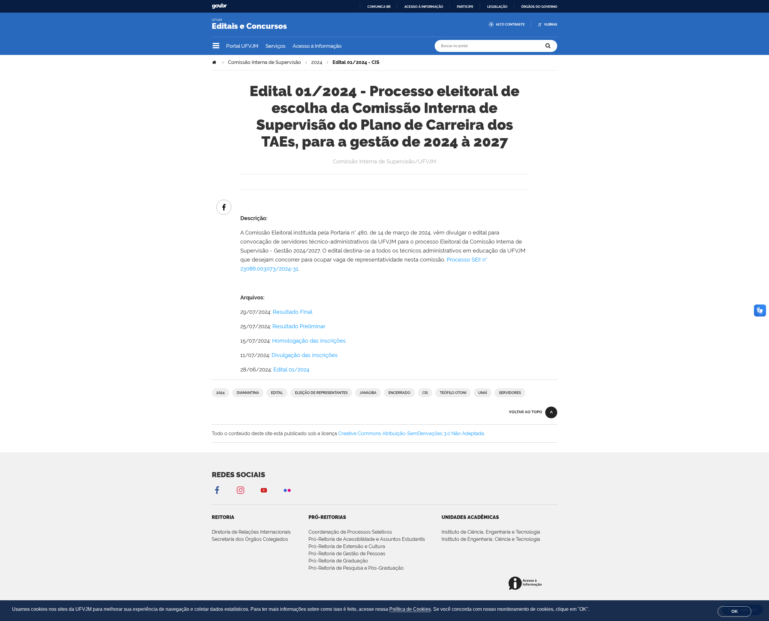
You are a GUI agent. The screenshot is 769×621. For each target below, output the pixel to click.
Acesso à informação (423, 7)
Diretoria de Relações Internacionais (251, 532)
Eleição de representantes (321, 393)
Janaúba (368, 393)
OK (734, 611)
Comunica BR (379, 7)
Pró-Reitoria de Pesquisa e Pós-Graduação (356, 568)
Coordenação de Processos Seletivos (350, 532)
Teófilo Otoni (453, 393)
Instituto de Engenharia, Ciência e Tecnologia (491, 539)
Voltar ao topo (525, 412)
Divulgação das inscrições (305, 355)
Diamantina (248, 393)
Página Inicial (215, 62)
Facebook (217, 490)
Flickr (287, 490)
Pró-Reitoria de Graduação (338, 561)
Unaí (482, 393)
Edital (277, 393)
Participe (465, 7)
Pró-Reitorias (327, 517)
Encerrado (399, 393)
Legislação (497, 7)
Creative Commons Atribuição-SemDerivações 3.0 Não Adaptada (411, 433)
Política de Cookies (410, 609)
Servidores (510, 393)
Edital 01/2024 (291, 369)
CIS (425, 393)
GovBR (219, 6)
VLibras (550, 24)
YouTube (264, 490)
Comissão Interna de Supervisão (264, 62)
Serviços (275, 46)
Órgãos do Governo (539, 7)
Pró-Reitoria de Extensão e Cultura (347, 546)
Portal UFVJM (242, 46)
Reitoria (223, 517)
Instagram (240, 490)
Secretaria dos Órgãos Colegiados (250, 539)
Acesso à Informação (317, 46)
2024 (316, 62)
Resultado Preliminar (298, 326)
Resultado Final (292, 312)
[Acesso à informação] (526, 583)
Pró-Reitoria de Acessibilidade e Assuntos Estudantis (367, 539)
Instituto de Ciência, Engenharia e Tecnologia (491, 532)
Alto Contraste (510, 24)
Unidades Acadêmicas (470, 517)
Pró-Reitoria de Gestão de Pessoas (347, 553)
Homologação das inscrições (309, 341)
